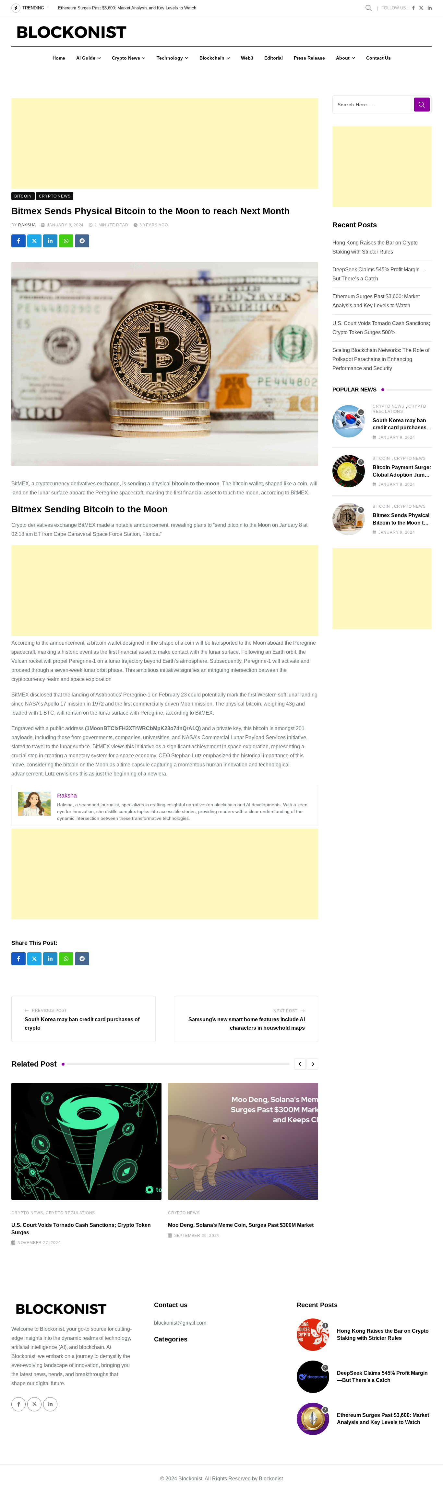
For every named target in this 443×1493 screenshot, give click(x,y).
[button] (300, 1064)
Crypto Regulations (70, 1213)
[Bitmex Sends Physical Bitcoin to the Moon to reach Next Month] (348, 519)
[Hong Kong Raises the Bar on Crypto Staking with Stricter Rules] (313, 1334)
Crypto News (126, 58)
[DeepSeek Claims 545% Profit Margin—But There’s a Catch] (313, 1377)
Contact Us (378, 58)
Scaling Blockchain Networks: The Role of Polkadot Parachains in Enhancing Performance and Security (380, 359)
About (343, 58)
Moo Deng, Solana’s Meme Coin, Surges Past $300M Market (241, 1225)
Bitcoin (381, 458)
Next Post (285, 1011)
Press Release (309, 58)
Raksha (27, 225)
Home (59, 58)
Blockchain (211, 58)
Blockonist (271, 1478)
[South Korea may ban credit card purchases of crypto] (348, 421)
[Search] (369, 8)
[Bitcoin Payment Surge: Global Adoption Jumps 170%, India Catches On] (348, 471)
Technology (170, 58)
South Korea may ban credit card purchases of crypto (399, 428)
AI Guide (85, 58)
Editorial (273, 58)
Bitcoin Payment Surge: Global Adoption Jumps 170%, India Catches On (402, 475)
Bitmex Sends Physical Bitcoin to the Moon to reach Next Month (401, 523)
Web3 (247, 58)
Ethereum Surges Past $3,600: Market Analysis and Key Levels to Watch (127, 8)
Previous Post (49, 1010)
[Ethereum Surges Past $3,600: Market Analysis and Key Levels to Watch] (313, 1419)
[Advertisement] (164, 143)
